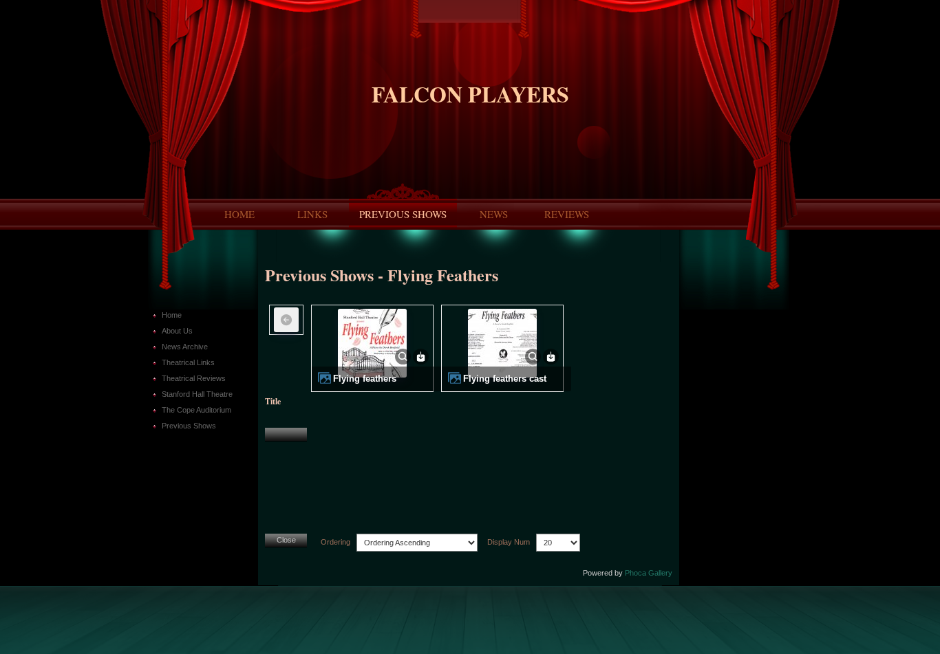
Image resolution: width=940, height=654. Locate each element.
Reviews (566, 214)
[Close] (286, 435)
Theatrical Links (188, 362)
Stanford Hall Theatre (197, 394)
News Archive (185, 346)
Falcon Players (470, 94)
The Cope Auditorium (196, 410)
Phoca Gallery (648, 573)
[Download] (421, 356)
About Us (177, 331)
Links (312, 214)
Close (286, 540)
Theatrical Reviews (194, 378)
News (494, 214)
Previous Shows (403, 214)
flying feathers (364, 379)
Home (239, 214)
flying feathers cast (504, 379)
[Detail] (403, 356)
